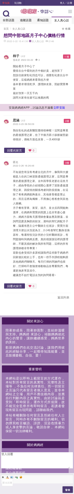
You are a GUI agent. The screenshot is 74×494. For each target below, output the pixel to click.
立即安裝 (59, 107)
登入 (62, 2)
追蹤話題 (26, 20)
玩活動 (18, 2)
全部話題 (9, 20)
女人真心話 (61, 20)
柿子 (16, 55)
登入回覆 (7, 454)
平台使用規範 (15, 472)
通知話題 (43, 20)
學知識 (6, 2)
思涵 (16, 120)
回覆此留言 (14, 150)
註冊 (69, 2)
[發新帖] (11, 298)
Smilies (21, 477)
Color (7, 477)
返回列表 (63, 297)
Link (16, 477)
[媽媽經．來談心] (37, 13)
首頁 (6, 28)
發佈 (67, 489)
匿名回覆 (7, 482)
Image (12, 477)
